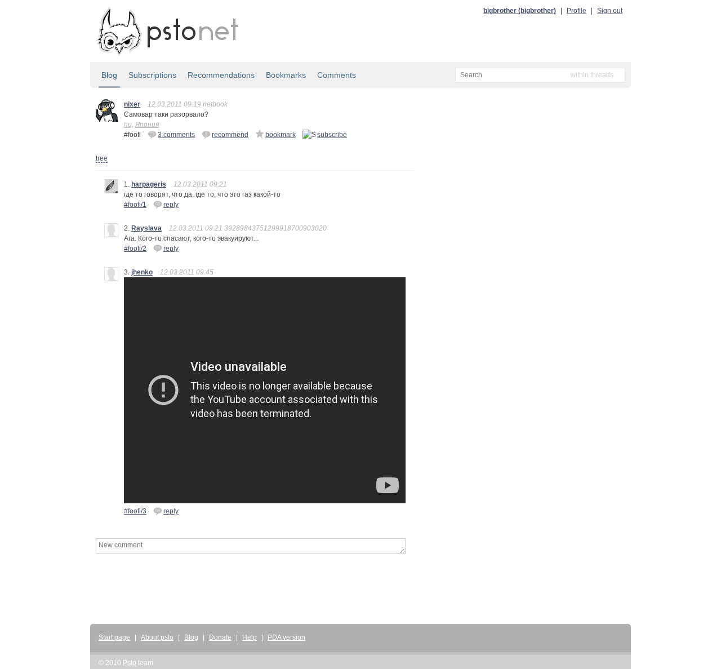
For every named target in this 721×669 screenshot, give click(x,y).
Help (249, 637)
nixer (132, 104)
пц (128, 125)
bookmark (280, 135)
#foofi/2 (135, 248)
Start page (114, 637)
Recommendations (221, 74)
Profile (576, 11)
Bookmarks (286, 74)
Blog (109, 74)
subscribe (332, 135)
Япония (147, 125)
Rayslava (146, 228)
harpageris (148, 184)
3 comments (176, 135)
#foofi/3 (135, 511)
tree (102, 158)
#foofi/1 (135, 205)
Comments (336, 74)
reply (171, 205)
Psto (129, 663)
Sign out (609, 11)
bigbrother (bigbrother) (519, 11)
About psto (157, 637)
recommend (230, 135)
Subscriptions (152, 74)
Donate (220, 637)
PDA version (286, 637)
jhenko (142, 272)
